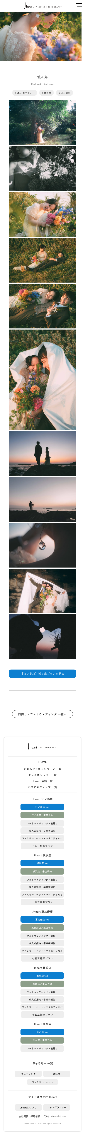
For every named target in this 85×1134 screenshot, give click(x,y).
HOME (42, 762)
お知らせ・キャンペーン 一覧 (42, 769)
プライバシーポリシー (54, 1116)
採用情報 (35, 1116)
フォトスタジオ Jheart (42, 1097)
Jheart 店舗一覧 (42, 781)
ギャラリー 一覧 (42, 1063)
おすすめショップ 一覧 (42, 787)
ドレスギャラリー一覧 (42, 775)
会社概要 (23, 1116)
